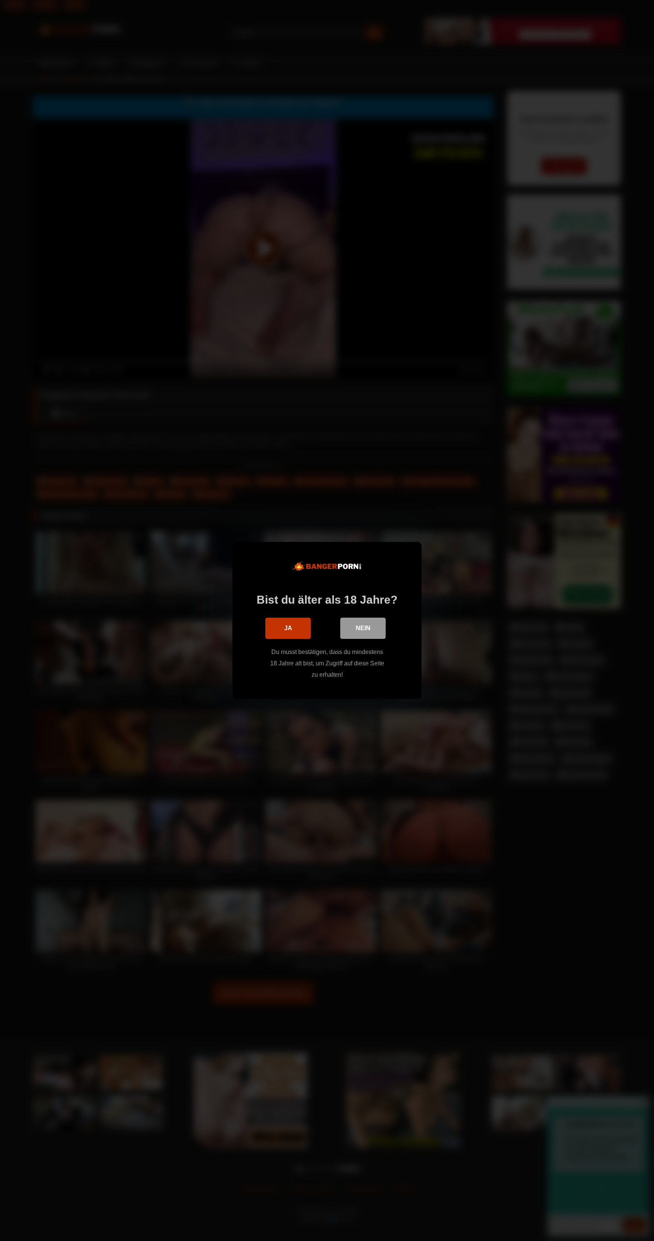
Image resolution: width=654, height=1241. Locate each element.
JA (288, 628)
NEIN (363, 628)
